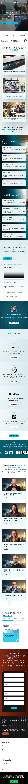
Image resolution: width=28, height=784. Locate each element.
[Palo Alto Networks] (14, 2)
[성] (14, 680)
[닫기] (25, 774)
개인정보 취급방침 (5, 730)
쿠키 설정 (13, 781)
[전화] (14, 698)
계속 (13, 707)
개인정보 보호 (4, 763)
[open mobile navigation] (1, 2)
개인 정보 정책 (12, 778)
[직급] (14, 694)
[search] (26, 2)
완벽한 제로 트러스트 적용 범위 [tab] (20, 258)
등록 (5, 733)
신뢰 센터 (3, 765)
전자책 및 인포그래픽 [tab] (19, 618)
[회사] (14, 689)
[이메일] (14, 684)
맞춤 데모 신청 (13, 322)
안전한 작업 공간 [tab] (7, 258)
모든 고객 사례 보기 (14, 435)
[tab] (13, 271)
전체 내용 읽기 (14, 357)
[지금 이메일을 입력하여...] (14, 727)
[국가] (14, 703)
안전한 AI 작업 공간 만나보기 (9, 23)
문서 (3, 769)
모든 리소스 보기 (6, 615)
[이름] (14, 675)
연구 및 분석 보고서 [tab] (7, 618)
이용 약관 (11, 730)
